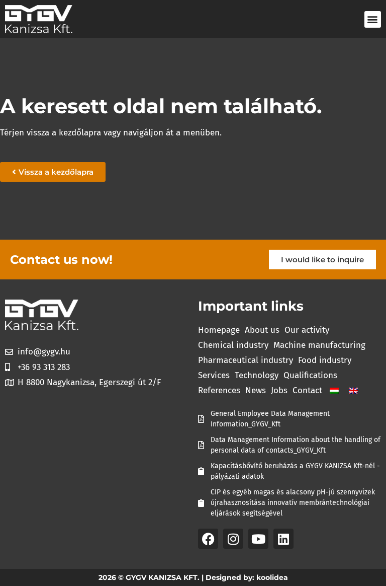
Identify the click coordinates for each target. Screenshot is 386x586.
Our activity (306, 330)
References (219, 390)
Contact (307, 390)
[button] (372, 19)
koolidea (272, 577)
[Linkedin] (283, 539)
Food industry (324, 360)
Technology (256, 375)
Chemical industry (233, 345)
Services (214, 375)
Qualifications (310, 375)
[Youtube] (258, 539)
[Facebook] (208, 539)
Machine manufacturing (319, 345)
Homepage (219, 330)
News (255, 390)
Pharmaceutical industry (245, 360)
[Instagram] (233, 539)
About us (262, 330)
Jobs (279, 390)
